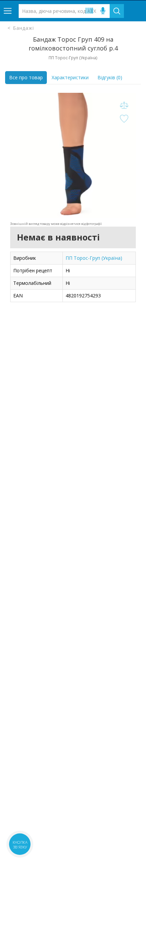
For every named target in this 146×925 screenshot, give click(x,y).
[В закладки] (124, 119)
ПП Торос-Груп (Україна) (94, 258)
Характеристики (70, 77)
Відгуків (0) (109, 77)
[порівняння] (124, 105)
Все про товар (26, 77)
